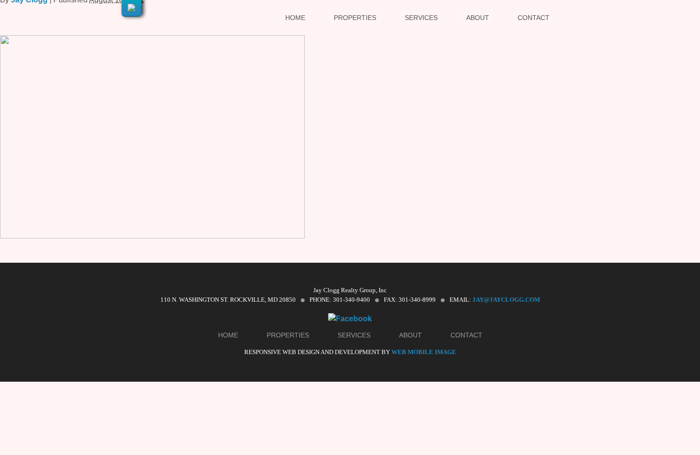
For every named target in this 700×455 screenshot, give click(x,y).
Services (421, 17)
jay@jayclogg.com (506, 299)
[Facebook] (350, 319)
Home (295, 17)
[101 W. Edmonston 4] (152, 236)
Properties (355, 17)
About (477, 17)
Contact (534, 17)
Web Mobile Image (423, 352)
